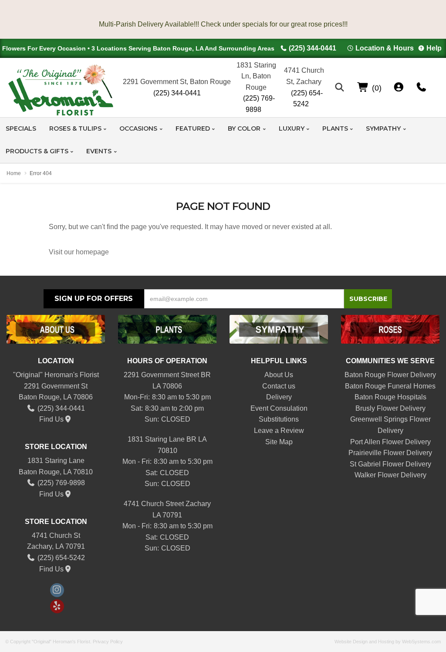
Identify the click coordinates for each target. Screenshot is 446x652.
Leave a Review (279, 430)
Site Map (279, 442)
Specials (21, 128)
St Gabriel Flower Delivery (390, 464)
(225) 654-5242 (307, 98)
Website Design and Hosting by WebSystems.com (387, 641)
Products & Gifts (37, 151)
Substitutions (279, 419)
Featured (193, 128)
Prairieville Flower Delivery (390, 452)
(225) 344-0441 (312, 48)
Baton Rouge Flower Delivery (390, 374)
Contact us (278, 386)
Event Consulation (278, 408)
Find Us (51, 419)
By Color (244, 128)
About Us (278, 374)
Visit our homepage (79, 252)
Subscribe (368, 299)
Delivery (279, 397)
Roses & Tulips (75, 128)
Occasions (138, 128)
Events (99, 151)
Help (434, 48)
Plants (335, 128)
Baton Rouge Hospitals (390, 397)
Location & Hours (384, 48)
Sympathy (383, 128)
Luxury (291, 128)
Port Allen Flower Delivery (390, 442)
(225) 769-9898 (259, 104)
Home (14, 173)
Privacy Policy (108, 641)
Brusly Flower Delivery (390, 408)
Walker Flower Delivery (390, 475)
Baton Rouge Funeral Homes (390, 386)
